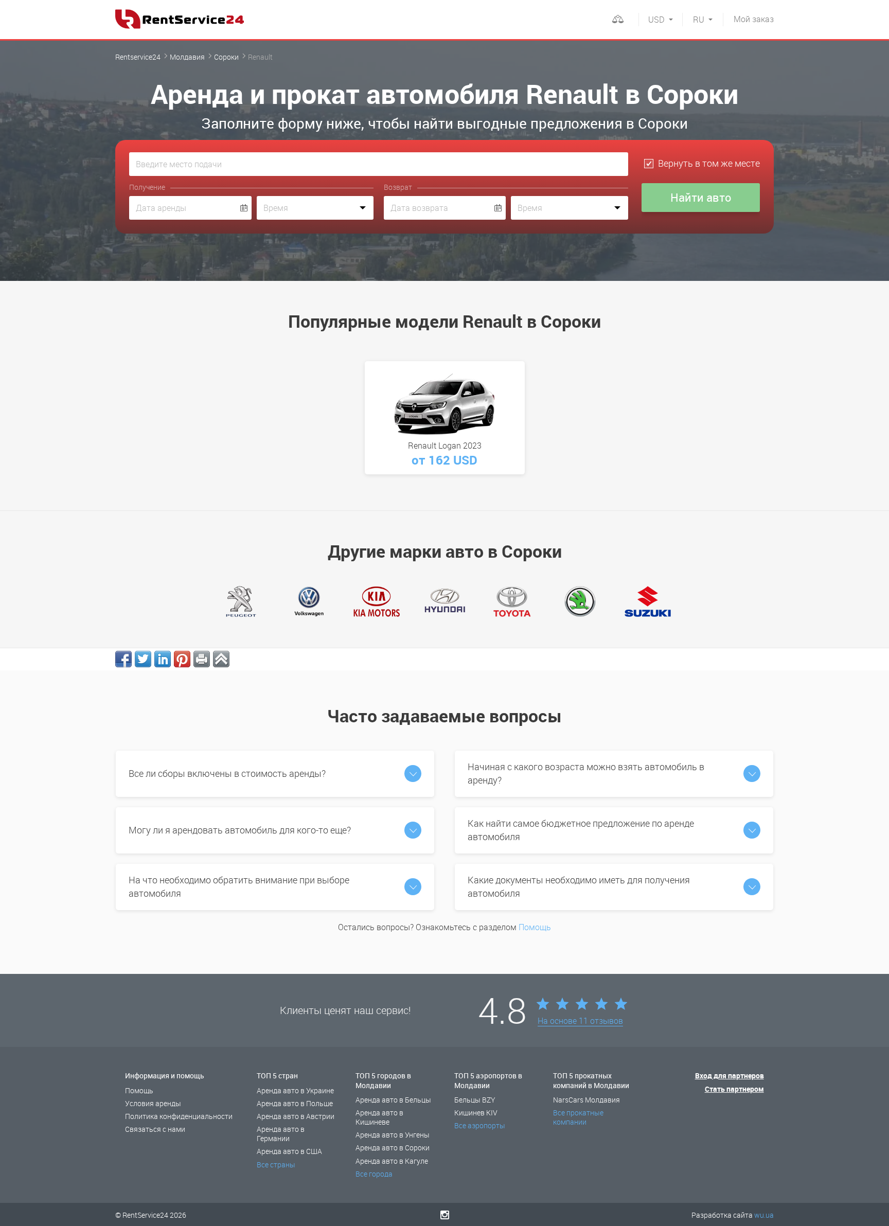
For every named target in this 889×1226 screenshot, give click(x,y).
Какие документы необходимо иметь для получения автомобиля (579, 886)
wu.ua (764, 1215)
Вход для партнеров (729, 1075)
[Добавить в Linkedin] (162, 659)
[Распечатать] (201, 659)
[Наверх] (221, 659)
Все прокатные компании (578, 1117)
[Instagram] (445, 1214)
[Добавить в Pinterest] (182, 659)
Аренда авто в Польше (295, 1103)
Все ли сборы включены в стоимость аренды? (227, 773)
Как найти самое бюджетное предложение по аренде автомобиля (581, 830)
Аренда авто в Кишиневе (379, 1117)
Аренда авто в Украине (295, 1090)
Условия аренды (153, 1103)
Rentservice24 (138, 57)
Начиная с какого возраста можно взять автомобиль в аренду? (586, 773)
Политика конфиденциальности (179, 1116)
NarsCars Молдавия (586, 1100)
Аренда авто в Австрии (295, 1116)
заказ (754, 19)
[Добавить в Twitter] (143, 659)
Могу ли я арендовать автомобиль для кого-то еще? (240, 830)
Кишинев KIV (475, 1112)
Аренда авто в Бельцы (393, 1100)
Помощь (535, 927)
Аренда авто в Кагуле (391, 1161)
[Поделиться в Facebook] (123, 659)
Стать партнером (734, 1089)
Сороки (226, 57)
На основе (580, 1021)
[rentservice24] (179, 19)
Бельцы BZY (474, 1100)
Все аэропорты (479, 1125)
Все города (374, 1174)
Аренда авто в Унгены (392, 1135)
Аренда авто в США (289, 1151)
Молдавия (187, 57)
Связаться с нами (155, 1129)
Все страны (276, 1164)
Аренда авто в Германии (281, 1133)
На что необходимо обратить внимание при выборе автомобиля (239, 886)
